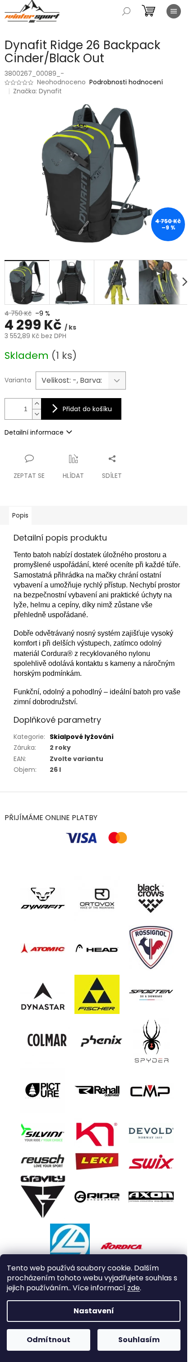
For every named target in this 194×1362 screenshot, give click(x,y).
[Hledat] (126, 11)
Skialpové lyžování (82, 736)
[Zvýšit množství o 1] (36, 404)
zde (133, 1288)
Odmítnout (48, 1339)
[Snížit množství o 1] (36, 414)
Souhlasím (139, 1339)
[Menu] (174, 11)
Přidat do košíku (87, 408)
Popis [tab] (20, 515)
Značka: (37, 91)
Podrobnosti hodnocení (126, 82)
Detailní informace (34, 432)
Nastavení (94, 1311)
